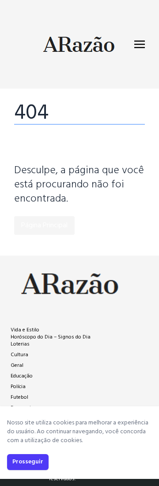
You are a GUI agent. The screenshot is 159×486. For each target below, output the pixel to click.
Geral (17, 365)
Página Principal (44, 225)
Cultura (19, 354)
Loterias (20, 344)
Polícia (18, 386)
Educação (22, 376)
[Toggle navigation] (139, 44)
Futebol (19, 397)
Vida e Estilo (25, 330)
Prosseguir (27, 462)
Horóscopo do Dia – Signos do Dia (51, 337)
